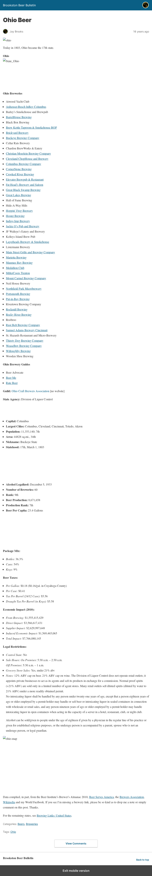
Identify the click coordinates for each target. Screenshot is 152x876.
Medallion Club (15, 268)
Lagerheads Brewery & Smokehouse (27, 242)
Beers (21, 824)
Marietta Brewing (16, 257)
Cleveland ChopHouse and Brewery (27, 159)
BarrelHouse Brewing (19, 117)
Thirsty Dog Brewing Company (24, 340)
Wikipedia (9, 802)
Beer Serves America (101, 797)
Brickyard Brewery (17, 133)
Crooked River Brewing (20, 174)
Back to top (142, 859)
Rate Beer (12, 383)
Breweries (32, 824)
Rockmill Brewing (16, 309)
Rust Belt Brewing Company (23, 325)
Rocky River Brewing (19, 314)
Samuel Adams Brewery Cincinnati (26, 330)
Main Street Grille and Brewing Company (30, 252)
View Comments (76, 843)
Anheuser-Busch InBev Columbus (26, 107)
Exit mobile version (76, 870)
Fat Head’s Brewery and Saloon (24, 185)
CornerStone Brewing (19, 169)
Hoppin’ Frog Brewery (19, 211)
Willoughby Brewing (18, 351)
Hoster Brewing (15, 216)
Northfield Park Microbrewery (24, 288)
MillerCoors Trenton (18, 273)
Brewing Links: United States (54, 815)
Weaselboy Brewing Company (24, 346)
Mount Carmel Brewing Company (26, 278)
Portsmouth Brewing (18, 294)
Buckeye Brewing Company (22, 138)
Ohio (13, 831)
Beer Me (11, 378)
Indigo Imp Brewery (18, 221)
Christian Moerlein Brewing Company (28, 153)
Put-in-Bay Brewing (18, 299)
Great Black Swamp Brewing (23, 190)
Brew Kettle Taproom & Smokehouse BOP (31, 127)
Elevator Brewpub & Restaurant (25, 179)
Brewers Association (132, 797)
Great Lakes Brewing (18, 195)
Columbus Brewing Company (23, 164)
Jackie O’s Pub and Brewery (22, 226)
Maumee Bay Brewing (19, 262)
